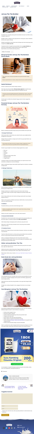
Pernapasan (5, 371)
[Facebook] (14, 428)
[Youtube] (9, 428)
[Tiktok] (12, 428)
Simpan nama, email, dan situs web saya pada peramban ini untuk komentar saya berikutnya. (17, 411)
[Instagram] (4, 428)
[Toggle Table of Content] (12, 52)
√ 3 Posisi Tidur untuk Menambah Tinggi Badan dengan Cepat (22, 387)
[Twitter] (6, 428)
